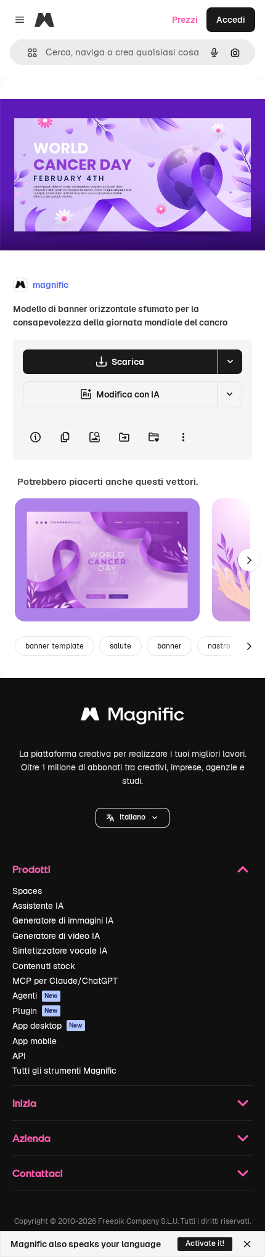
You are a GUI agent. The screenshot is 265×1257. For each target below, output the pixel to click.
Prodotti (31, 869)
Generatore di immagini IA (62, 920)
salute (120, 646)
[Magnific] (132, 717)
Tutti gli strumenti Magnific (64, 1070)
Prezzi (185, 19)
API (19, 1055)
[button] (132, 818)
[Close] (247, 1244)
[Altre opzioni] (183, 437)
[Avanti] (249, 559)
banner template (54, 646)
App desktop (47, 1025)
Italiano (132, 817)
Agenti (35, 995)
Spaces (27, 890)
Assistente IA (37, 905)
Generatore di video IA (56, 935)
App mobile (34, 1041)
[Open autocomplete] (27, 52)
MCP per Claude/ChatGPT (65, 980)
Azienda (31, 1137)
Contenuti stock (43, 966)
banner (169, 646)
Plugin (35, 1010)
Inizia (24, 1102)
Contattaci (37, 1173)
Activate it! (205, 1243)
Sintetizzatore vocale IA (59, 950)
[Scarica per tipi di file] (230, 361)
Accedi (230, 19)
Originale (81, 105)
